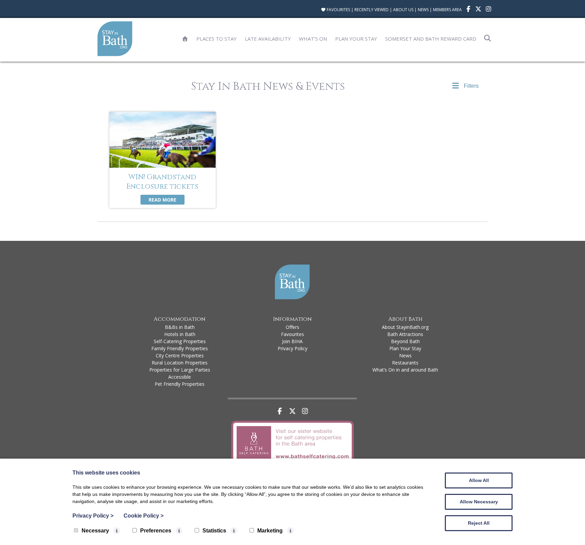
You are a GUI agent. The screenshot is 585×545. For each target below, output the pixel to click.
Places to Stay (216, 38)
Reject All (479, 523)
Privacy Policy (292, 348)
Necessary (95, 530)
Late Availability (268, 38)
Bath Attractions (405, 334)
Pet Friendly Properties (179, 384)
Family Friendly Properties (179, 348)
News (423, 10)
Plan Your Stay (356, 38)
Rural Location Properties (180, 362)
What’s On (313, 38)
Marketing (270, 530)
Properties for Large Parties (179, 369)
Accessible (179, 377)
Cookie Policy (144, 516)
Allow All (479, 480)
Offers (292, 327)
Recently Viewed (371, 10)
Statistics (214, 530)
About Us (403, 10)
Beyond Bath (405, 341)
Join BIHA (292, 341)
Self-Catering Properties (180, 341)
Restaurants (405, 362)
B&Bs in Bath (180, 327)
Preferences (155, 530)
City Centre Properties (180, 355)
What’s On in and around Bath (405, 369)
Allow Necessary (479, 501)
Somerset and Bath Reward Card (430, 38)
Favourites (338, 10)
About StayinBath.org (405, 327)
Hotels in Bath (179, 334)
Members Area (447, 10)
